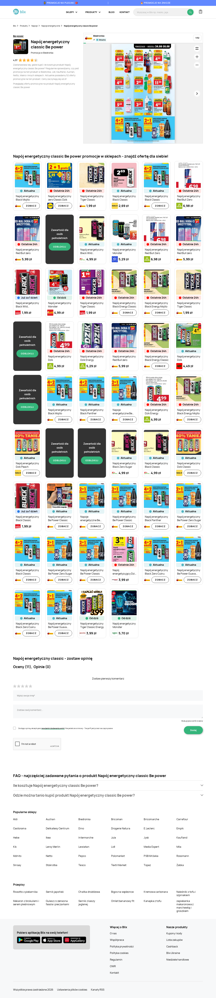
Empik (180, 828)
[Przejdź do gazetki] (197, 48)
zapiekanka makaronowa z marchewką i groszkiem (185, 906)
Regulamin (116, 959)
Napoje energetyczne (50, 25)
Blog (111, 12)
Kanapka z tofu (152, 901)
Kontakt (125, 12)
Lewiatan (83, 846)
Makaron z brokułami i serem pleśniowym (26, 902)
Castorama (19, 828)
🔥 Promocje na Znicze (155, 2)
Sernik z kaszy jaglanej (86, 902)
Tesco (82, 865)
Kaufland (181, 837)
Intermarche (85, 837)
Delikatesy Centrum (57, 828)
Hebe (16, 837)
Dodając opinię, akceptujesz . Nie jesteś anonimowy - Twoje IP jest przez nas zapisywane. (65, 728)
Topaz (147, 865)
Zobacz (31, 205)
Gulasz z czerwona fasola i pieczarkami (57, 902)
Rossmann (182, 856)
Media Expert (151, 846)
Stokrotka (51, 865)
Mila (178, 846)
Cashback (172, 946)
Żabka (180, 865)
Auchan (50, 819)
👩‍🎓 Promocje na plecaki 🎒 (60, 2)
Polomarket (118, 856)
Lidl (113, 846)
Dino (81, 828)
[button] (108, 785)
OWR (113, 966)
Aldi (15, 819)
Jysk (146, 837)
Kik (15, 846)
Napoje (34, 25)
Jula (113, 837)
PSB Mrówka (151, 856)
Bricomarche (151, 819)
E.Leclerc (149, 828)
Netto (49, 856)
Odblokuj (59, 246)
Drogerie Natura (120, 828)
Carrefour (182, 819)
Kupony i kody (174, 933)
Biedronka (84, 819)
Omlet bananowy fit (122, 901)
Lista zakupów (174, 940)
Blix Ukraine (173, 953)
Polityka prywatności (122, 946)
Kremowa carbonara (156, 892)
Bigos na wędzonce (122, 892)
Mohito (17, 856)
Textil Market (119, 865)
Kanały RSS (97, 989)
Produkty (24, 25)
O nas (113, 933)
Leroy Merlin (53, 846)
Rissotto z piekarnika (25, 892)
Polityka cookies (119, 953)
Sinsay (17, 865)
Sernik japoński (55, 892)
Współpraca (117, 940)
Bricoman (117, 819)
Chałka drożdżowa (89, 892)
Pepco (82, 856)
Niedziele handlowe (177, 959)
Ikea (48, 837)
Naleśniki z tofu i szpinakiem (186, 893)
